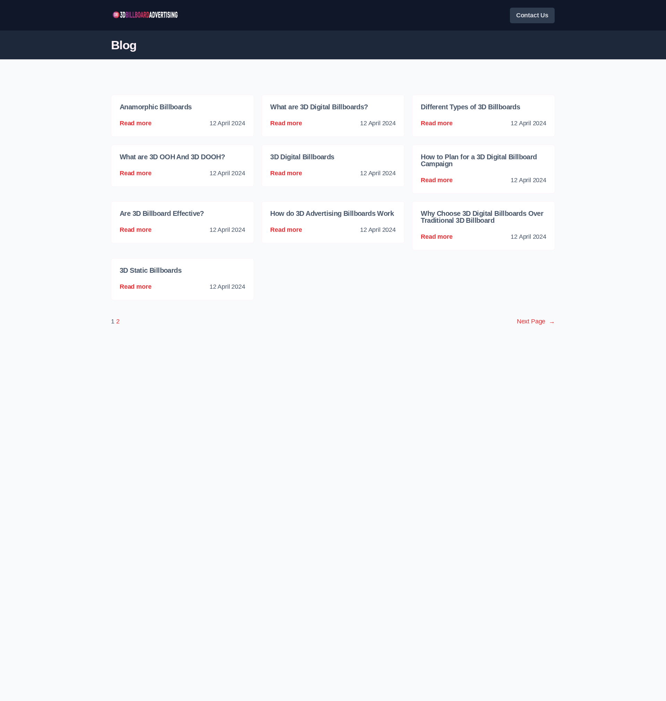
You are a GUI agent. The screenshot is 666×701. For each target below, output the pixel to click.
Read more (135, 123)
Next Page (536, 321)
